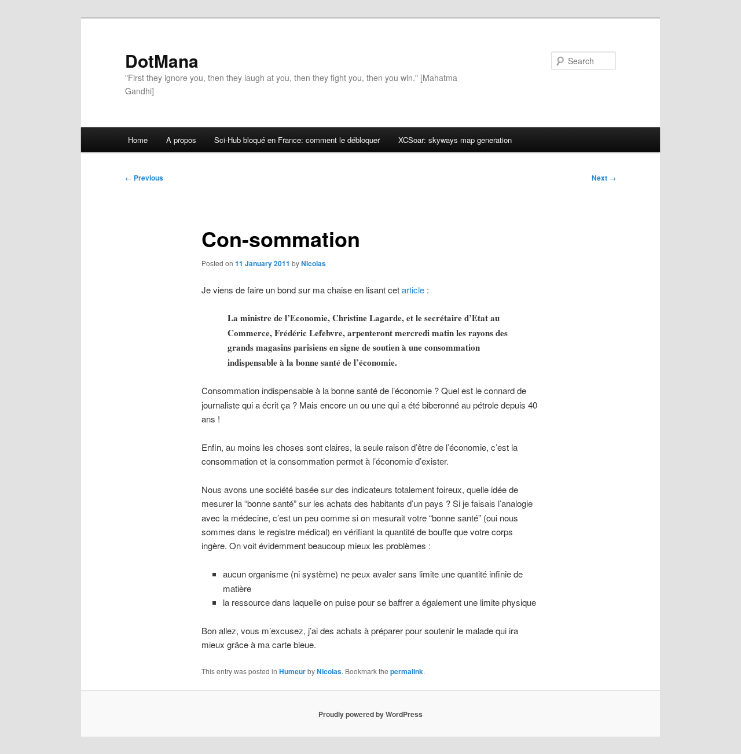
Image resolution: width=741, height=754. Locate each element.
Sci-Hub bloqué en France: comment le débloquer (297, 139)
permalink (406, 671)
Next (604, 177)
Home (138, 139)
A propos (181, 139)
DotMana (162, 60)
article (413, 290)
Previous (144, 177)
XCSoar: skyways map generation (455, 139)
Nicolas (313, 263)
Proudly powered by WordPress (370, 714)
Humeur (292, 671)
